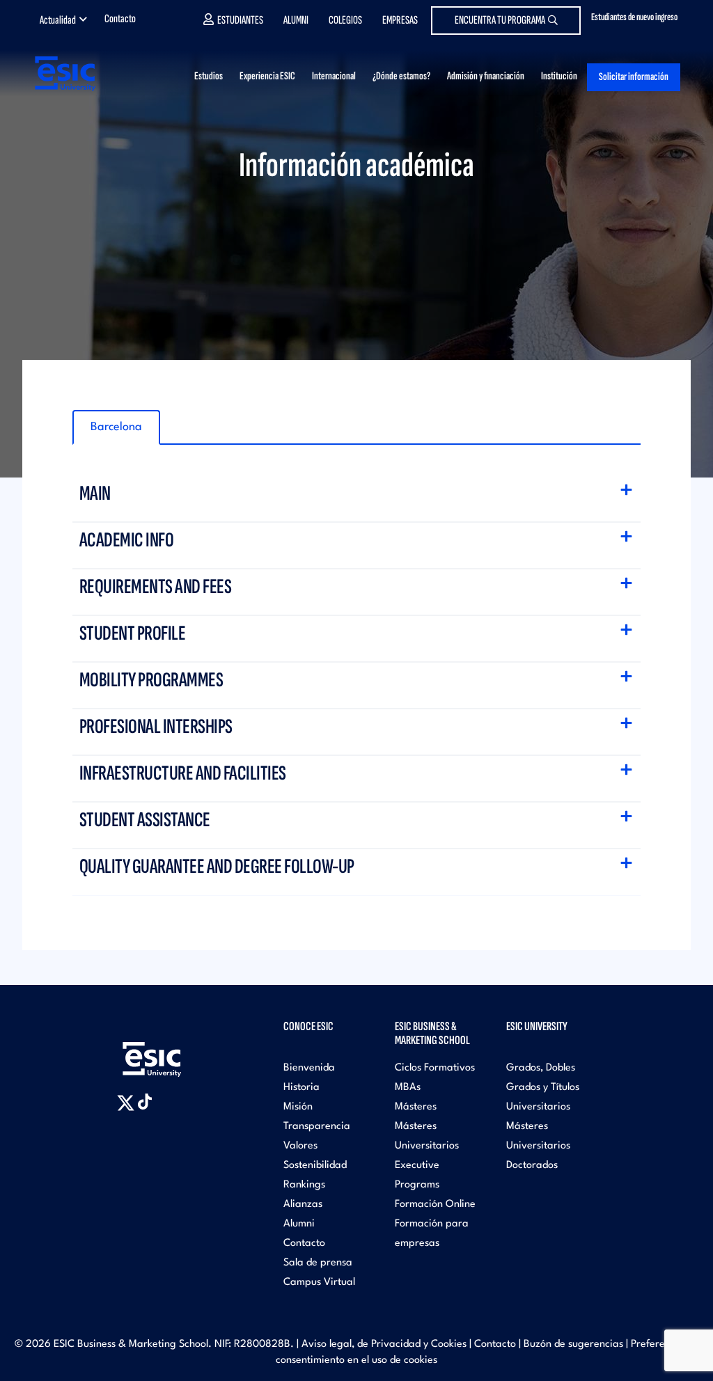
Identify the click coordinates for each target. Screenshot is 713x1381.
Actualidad (58, 20)
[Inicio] (64, 73)
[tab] (356, 499)
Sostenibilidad (315, 1165)
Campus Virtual (319, 1282)
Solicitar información (633, 77)
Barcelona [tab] (116, 427)
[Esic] (172, 1051)
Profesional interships (157, 726)
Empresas (400, 20)
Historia (301, 1087)
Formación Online (435, 1204)
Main (96, 493)
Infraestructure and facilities (184, 773)
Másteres (416, 1107)
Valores (300, 1146)
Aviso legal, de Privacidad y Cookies (384, 1344)
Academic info (127, 540)
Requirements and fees (156, 586)
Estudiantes (240, 20)
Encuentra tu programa (500, 20)
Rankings (304, 1185)
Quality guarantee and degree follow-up (218, 866)
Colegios (345, 20)
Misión (298, 1107)
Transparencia (316, 1126)
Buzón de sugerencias (573, 1344)
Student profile (133, 633)
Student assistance (146, 819)
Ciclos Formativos (435, 1068)
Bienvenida (309, 1068)
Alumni (295, 20)
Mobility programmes (152, 680)
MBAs (408, 1087)
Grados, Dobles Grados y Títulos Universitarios (542, 1087)
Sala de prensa (317, 1263)
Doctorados (532, 1165)
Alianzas (302, 1204)
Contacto (120, 19)
